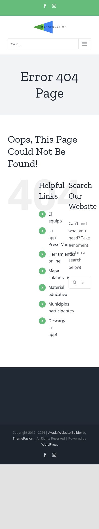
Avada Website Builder (65, 432)
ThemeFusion (23, 438)
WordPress (49, 444)
